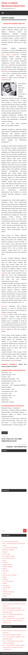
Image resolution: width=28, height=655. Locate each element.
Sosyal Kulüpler (7, 587)
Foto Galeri (6, 570)
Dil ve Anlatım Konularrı (9, 558)
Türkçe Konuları (7, 593)
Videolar (5, 596)
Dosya (4, 560)
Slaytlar (5, 583)
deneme (3, 329)
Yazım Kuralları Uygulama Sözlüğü (12, 608)
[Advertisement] (14, 471)
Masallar (3, 314)
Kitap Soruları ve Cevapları (10, 575)
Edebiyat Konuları (7, 564)
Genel (4, 573)
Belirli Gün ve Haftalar (8, 549)
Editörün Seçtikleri (7, 566)
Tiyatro (4, 589)
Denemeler (4, 306)
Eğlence (5, 568)
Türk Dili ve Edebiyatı (8, 591)
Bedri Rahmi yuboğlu (9, 54)
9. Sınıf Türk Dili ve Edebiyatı (10, 547)
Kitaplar (5, 577)
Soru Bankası (6, 585)
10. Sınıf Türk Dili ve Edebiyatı (10, 541)
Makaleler (5, 579)
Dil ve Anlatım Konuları (9, 556)
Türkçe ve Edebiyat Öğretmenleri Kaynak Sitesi (13, 4)
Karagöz (13, 360)
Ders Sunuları (6, 554)
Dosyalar (5, 562)
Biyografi (4, 432)
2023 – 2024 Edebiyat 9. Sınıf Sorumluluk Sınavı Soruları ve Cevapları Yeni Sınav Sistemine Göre (13, 620)
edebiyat (5, 71)
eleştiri (3, 273)
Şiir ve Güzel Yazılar (8, 581)
